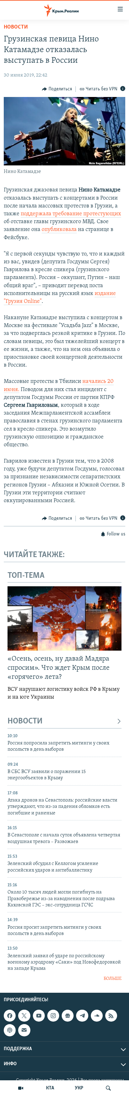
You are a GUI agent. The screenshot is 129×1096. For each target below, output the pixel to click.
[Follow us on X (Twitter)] (24, 1016)
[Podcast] (10, 1030)
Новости (16, 27)
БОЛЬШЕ (112, 978)
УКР (79, 1088)
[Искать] (108, 1088)
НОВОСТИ (25, 721)
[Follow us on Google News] (68, 1016)
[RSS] (111, 1016)
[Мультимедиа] (20, 1088)
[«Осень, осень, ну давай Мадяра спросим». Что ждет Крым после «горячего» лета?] (64, 618)
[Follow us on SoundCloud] (97, 1016)
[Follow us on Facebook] (10, 1016)
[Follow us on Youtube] (39, 1016)
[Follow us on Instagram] (53, 1016)
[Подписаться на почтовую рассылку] (24, 1030)
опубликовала (59, 230)
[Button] (57, 89)
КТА (50, 1088)
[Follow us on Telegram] (82, 1016)
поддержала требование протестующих (71, 214)
